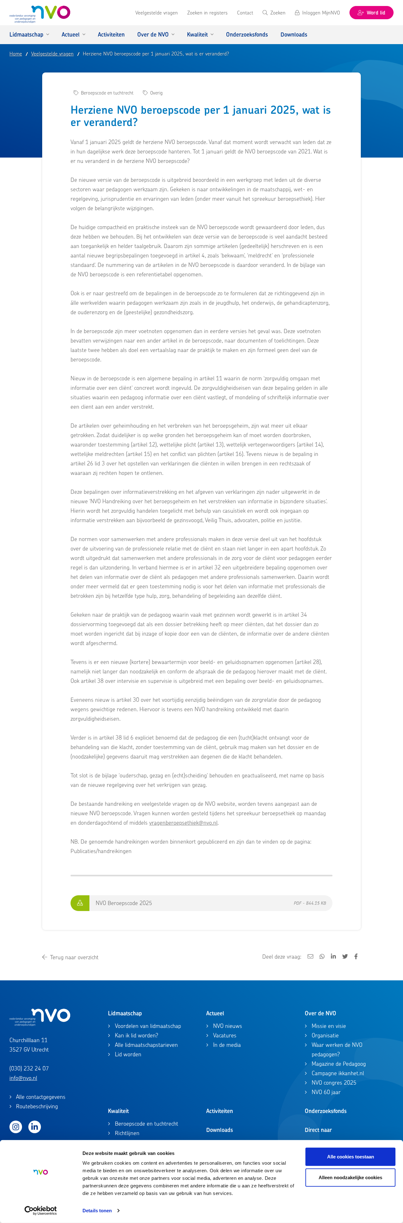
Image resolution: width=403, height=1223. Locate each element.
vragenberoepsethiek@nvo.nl (183, 823)
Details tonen (97, 1210)
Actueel (215, 1013)
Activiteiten (219, 1111)
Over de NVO (320, 1013)
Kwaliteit (118, 1111)
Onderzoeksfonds (326, 1111)
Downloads (219, 1130)
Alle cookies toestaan (350, 1156)
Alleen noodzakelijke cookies (350, 1177)
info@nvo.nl (23, 1078)
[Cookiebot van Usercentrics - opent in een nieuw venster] (40, 1210)
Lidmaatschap (125, 1013)
